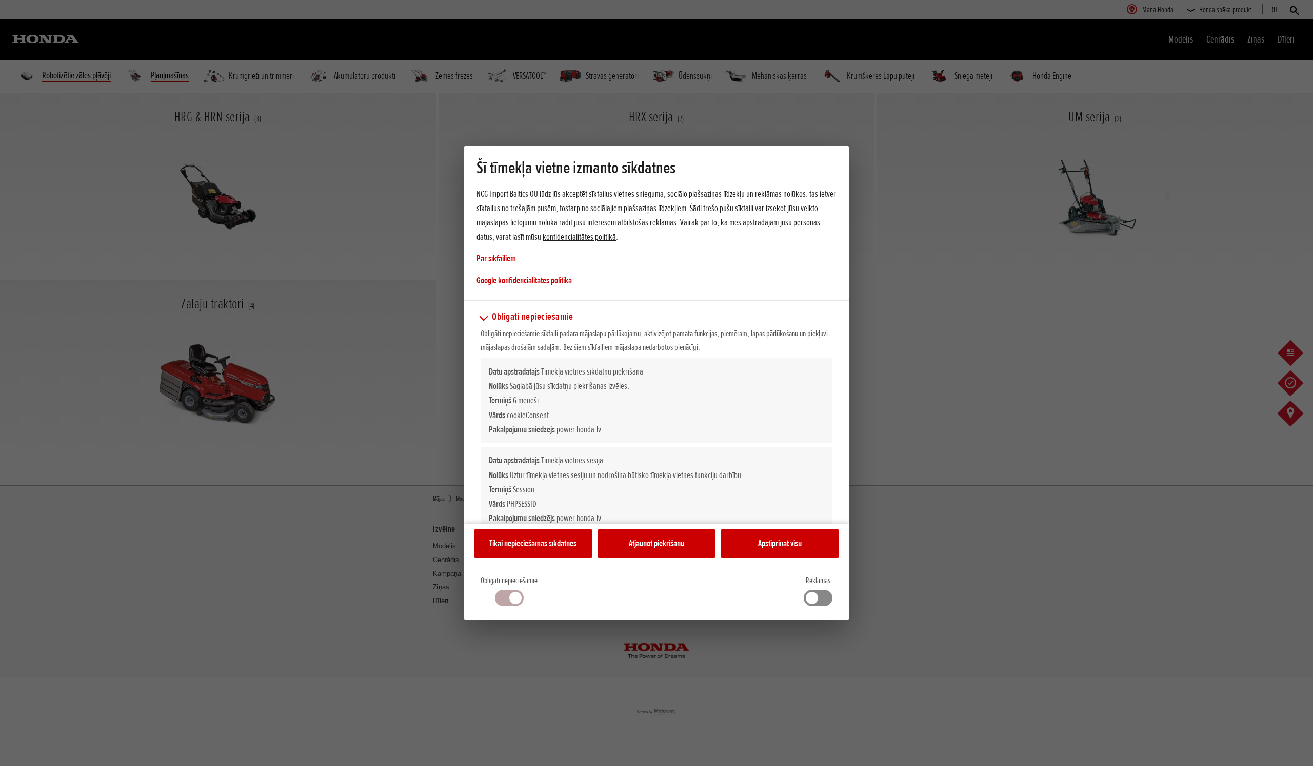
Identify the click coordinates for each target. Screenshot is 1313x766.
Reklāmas (818, 580)
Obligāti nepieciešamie (509, 580)
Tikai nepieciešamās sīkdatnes (532, 543)
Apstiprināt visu (780, 543)
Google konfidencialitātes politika (524, 280)
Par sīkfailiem (496, 258)
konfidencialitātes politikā (579, 236)
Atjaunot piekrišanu (656, 543)
